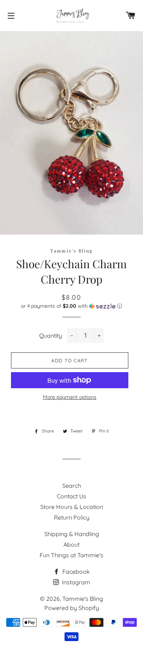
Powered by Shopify (71, 607)
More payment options (69, 397)
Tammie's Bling (82, 598)
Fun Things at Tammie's (71, 555)
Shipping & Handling (71, 534)
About (71, 544)
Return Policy (71, 517)
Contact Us (71, 496)
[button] (71, 306)
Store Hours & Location (71, 506)
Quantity (50, 335)
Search (71, 485)
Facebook (75, 571)
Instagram (75, 582)
